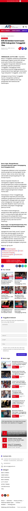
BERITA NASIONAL (5, 477)
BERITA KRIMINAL (5, 479)
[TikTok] (5, 495)
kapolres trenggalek (8, 254)
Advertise (9, 500)
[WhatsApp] (25, 266)
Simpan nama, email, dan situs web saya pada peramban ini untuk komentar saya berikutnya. (14, 349)
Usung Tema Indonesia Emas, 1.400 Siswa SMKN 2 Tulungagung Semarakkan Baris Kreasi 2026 (7, 297)
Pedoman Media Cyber (7, 502)
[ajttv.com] (11, 27)
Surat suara (6, 256)
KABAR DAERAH (4, 38)
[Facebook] (17, 266)
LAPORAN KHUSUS (5, 486)
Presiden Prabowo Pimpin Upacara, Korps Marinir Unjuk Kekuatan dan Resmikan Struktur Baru (16, 439)
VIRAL (2, 489)
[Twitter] (19, 266)
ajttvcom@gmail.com (9, 466)
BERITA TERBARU (5, 277)
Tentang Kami (11, 504)
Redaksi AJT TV (4, 48)
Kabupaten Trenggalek (8, 252)
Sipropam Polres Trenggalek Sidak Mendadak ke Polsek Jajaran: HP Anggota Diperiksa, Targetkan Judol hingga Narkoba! (20, 297)
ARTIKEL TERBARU (5, 484)
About (3, 500)
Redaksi (3, 504)
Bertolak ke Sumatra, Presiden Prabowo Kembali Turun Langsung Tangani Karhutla (7, 282)
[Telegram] (22, 266)
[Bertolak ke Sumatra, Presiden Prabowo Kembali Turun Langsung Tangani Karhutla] (7, 275)
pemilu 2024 (19, 254)
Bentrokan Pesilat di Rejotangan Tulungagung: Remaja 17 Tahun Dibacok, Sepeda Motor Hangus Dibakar (21, 311)
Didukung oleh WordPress (8, 507)
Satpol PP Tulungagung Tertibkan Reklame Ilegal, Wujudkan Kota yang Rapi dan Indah (16, 445)
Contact (18, 502)
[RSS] (8, 495)
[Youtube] (2, 495)
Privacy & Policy (18, 500)
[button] (23, 27)
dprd (21, 250)
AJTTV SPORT (4, 482)
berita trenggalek (11, 249)
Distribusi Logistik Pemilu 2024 (10, 250)
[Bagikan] (25, 48)
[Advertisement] (14, 100)
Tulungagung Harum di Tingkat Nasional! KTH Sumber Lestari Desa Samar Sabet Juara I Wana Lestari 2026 (6, 311)
